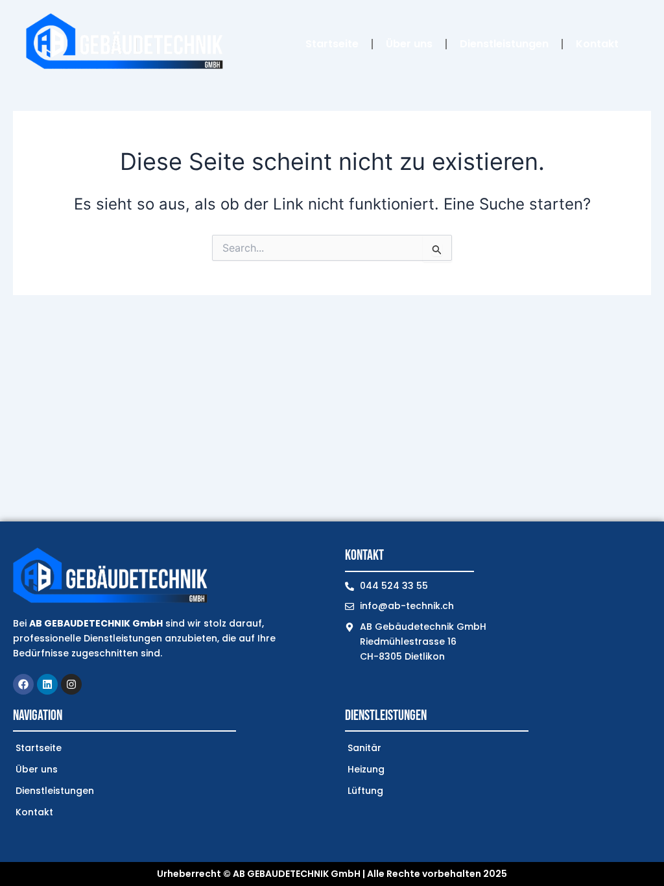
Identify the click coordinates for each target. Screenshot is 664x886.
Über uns (409, 43)
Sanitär (364, 747)
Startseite (332, 43)
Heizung (366, 769)
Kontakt (597, 43)
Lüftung (365, 790)
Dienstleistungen (504, 43)
